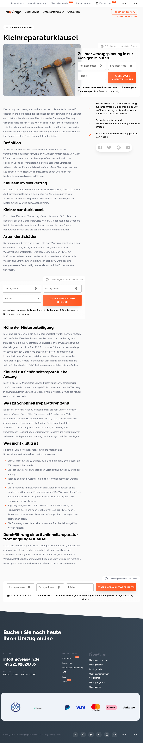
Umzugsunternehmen (53, 11)
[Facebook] (99, 734)
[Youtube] (114, 734)
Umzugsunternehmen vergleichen (99, 676)
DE (123, 3)
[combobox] (18, 288)
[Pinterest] (83, 734)
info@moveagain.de (21, 659)
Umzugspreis (95, 687)
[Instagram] (106, 734)
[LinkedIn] (91, 734)
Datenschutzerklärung (72, 667)
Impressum (67, 663)
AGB (64, 672)
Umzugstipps (73, 11)
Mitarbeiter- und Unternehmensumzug (29, 3)
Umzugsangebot (97, 682)
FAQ (64, 677)
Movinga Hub (95, 669)
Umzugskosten (96, 664)
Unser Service (32, 11)
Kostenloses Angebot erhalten (62, 300)
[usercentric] (75, 734)
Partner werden (83, 3)
